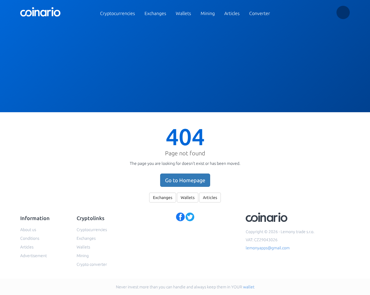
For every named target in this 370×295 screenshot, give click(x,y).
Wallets (183, 13)
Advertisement (33, 255)
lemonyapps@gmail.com (268, 248)
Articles (232, 13)
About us (28, 229)
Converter (259, 13)
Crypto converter (92, 264)
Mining (208, 13)
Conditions (29, 238)
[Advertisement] (185, 68)
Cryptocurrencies (117, 13)
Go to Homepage (185, 180)
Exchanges (155, 13)
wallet (248, 287)
